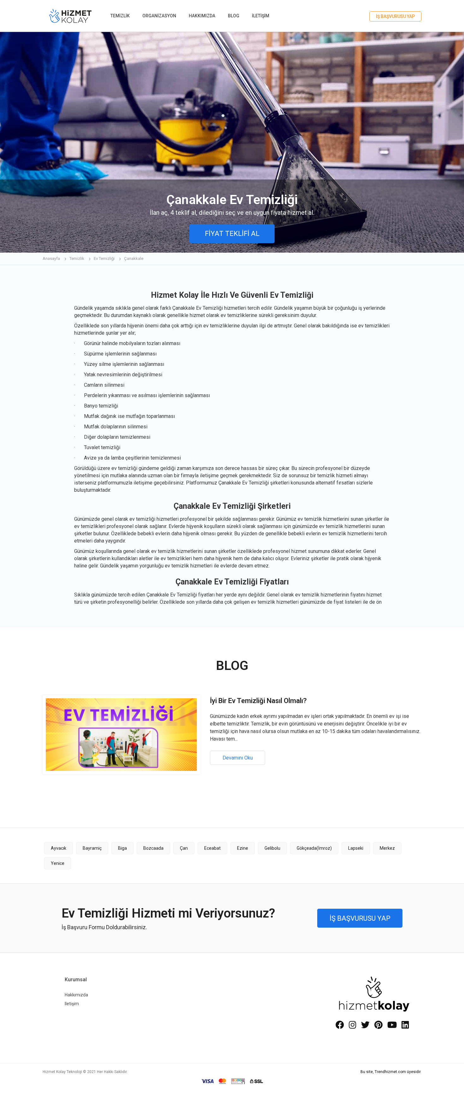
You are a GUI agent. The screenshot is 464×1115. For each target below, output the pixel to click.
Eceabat (212, 848)
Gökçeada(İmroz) (314, 848)
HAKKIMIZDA (202, 15)
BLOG (233, 15)
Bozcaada (153, 848)
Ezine (242, 848)
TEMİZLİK (120, 15)
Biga (122, 848)
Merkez (387, 848)
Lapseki (355, 848)
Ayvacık (58, 848)
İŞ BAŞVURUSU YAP (395, 16)
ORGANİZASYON (159, 15)
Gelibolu (272, 848)
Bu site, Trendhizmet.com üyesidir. (390, 1072)
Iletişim (72, 1003)
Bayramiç (92, 848)
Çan (184, 848)
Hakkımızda (76, 994)
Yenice (57, 863)
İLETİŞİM (260, 15)
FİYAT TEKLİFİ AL (232, 234)
